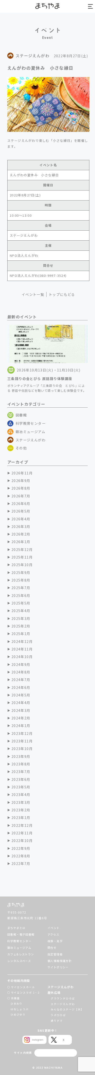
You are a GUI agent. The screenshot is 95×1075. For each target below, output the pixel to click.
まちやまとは (16, 928)
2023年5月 (20, 786)
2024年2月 (20, 718)
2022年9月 (20, 848)
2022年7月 (20, 863)
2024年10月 (22, 656)
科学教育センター (31, 423)
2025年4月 (20, 610)
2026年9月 (20, 480)
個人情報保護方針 (60, 961)
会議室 (15, 998)
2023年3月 (20, 802)
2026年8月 (20, 488)
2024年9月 (20, 664)
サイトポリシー (58, 967)
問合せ (52, 948)
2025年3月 (20, 618)
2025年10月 (22, 564)
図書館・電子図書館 (21, 934)
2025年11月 (22, 557)
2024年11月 (22, 649)
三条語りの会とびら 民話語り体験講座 (39, 378)
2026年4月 (20, 518)
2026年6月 (20, 503)
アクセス (53, 934)
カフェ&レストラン (20, 954)
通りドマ (57, 1020)
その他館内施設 (18, 980)
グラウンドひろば (63, 998)
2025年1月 (20, 633)
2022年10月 (22, 840)
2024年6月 (20, 687)
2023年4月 (20, 794)
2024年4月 (20, 702)
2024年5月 (20, 695)
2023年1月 (20, 817)
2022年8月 (20, 855)
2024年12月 (22, 641)
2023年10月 (22, 748)
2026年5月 (20, 511)
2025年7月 (20, 587)
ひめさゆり (18, 1014)
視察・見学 (55, 941)
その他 (21, 448)
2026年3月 (20, 526)
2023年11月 (22, 741)
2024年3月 (20, 710)
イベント (54, 928)
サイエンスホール (23, 987)
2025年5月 (20, 603)
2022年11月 (22, 832)
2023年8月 (20, 763)
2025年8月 (20, 580)
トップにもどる (62, 294)
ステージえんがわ (31, 439)
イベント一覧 (33, 294)
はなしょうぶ (19, 1009)
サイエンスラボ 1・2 (25, 992)
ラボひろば (58, 1015)
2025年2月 (20, 626)
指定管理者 (55, 954)
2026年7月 (20, 495)
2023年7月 (20, 771)
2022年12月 (22, 825)
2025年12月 (22, 549)
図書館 (21, 415)
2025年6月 (20, 595)
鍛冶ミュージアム (30, 431)
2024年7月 (20, 679)
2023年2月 (20, 809)
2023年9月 (20, 756)
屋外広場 (54, 992)
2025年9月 (20, 572)
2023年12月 (22, 733)
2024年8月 (20, 672)
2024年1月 (20, 725)
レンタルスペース (19, 961)
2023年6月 (20, 779)
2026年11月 (22, 472)
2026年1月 (20, 541)
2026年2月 (20, 534)
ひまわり (16, 1003)
